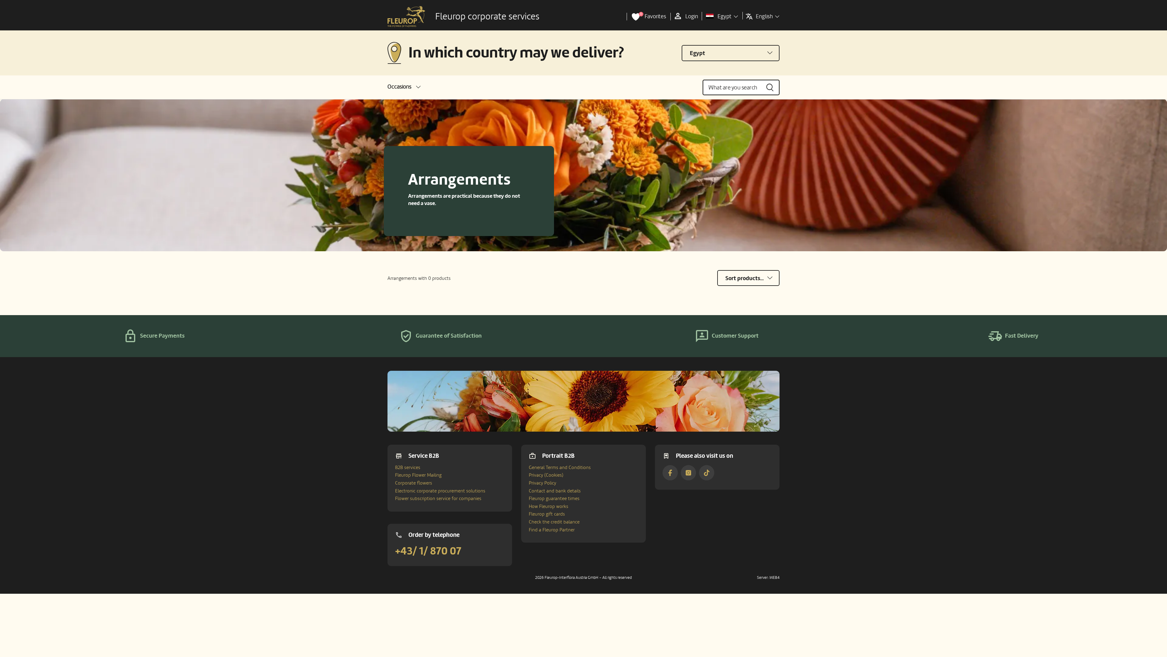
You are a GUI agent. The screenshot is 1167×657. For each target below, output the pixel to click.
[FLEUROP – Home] (406, 16)
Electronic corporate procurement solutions (440, 491)
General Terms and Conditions (560, 467)
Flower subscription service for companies (438, 498)
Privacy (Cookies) (546, 475)
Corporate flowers (413, 483)
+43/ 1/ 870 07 (428, 551)
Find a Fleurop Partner (552, 530)
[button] (404, 87)
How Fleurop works (548, 506)
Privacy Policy (542, 483)
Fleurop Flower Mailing (418, 475)
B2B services (407, 467)
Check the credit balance (554, 522)
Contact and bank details (555, 491)
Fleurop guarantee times (554, 498)
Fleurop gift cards (547, 514)
